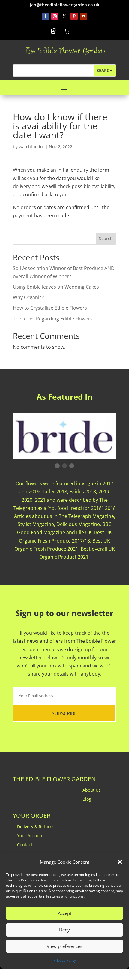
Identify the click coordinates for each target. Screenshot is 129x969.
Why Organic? (28, 297)
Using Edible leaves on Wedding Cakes (56, 287)
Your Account (30, 836)
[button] (120, 862)
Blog (86, 799)
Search (106, 238)
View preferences (64, 946)
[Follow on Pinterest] (74, 16)
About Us (91, 790)
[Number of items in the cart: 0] (67, 31)
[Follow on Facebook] (45, 16)
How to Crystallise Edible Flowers (50, 308)
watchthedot (31, 146)
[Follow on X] (64, 16)
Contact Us (28, 845)
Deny (64, 930)
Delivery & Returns (36, 827)
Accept (64, 913)
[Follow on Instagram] (54, 16)
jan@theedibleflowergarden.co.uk (64, 5)
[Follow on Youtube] (83, 16)
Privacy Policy (64, 960)
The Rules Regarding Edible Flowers (53, 318)
